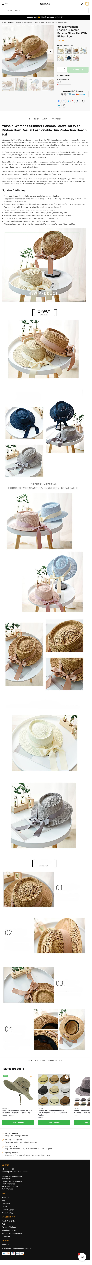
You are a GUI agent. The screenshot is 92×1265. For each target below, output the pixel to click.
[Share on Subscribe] (59, 105)
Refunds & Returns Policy (12, 1233)
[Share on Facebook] (64, 101)
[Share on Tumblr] (78, 101)
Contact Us (6, 1204)
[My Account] (82, 3)
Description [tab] (34, 119)
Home (4, 22)
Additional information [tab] (51, 119)
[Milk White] (60, 58)
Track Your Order (8, 1221)
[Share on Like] (59, 101)
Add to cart (78, 70)
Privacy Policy (7, 1213)
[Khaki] (76, 50)
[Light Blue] (83, 50)
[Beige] (60, 50)
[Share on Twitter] (69, 101)
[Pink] (76, 58)
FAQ (3, 1224)
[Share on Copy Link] (64, 105)
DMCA (4, 1207)
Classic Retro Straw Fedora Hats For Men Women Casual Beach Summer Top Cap (52, 1113)
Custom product (8, 1236)
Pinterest (5, 1244)
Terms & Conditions (9, 1210)
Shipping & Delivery (9, 1230)
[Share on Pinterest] (73, 101)
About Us (5, 1197)
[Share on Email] (82, 101)
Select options (18, 1122)
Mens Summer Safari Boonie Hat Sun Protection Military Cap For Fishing (17, 1112)
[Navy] (68, 58)
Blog (3, 1200)
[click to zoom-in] (28, 51)
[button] (65, 68)
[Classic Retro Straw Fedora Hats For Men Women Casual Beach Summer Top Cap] (54, 1090)
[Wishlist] (31, 1077)
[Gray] (68, 50)
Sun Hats (11, 22)
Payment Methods (9, 1227)
